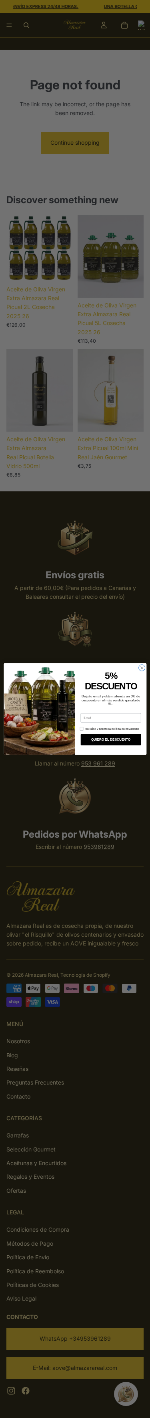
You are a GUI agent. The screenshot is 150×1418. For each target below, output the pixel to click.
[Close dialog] (141, 668)
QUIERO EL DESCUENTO (110, 739)
